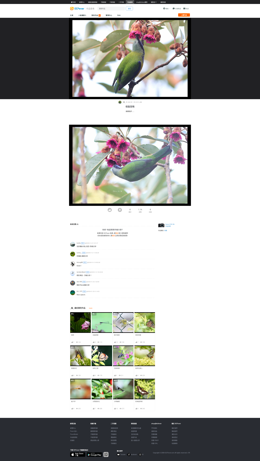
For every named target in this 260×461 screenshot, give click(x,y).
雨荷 (72, 335)
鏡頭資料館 (94, 431)
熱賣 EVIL (154, 443)
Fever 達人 (73, 431)
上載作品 (184, 15)
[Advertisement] (130, 119)
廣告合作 (174, 434)
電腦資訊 (113, 437)
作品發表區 (73, 437)
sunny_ (79, 253)
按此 (117, 233)
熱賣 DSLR (154, 440)
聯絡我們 (174, 431)
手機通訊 (113, 434)
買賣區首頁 (114, 428)
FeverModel (74, 434)
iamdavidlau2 (81, 272)
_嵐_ (124, 102)
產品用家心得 (94, 440)
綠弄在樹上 (138, 368)
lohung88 (80, 262)
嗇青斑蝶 (138, 335)
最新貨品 (154, 431)
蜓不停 (73, 401)
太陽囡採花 (96, 401)
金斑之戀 (95, 368)
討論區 (72, 440)
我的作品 (96, 15)
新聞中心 (73, 428)
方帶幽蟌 (117, 401)
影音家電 (113, 440)
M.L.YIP (79, 291)
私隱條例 (174, 443)
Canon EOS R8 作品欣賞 (169, 225)
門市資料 (154, 428)
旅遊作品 (134, 437)
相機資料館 (94, 428)
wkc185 (79, 281)
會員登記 (174, 437)
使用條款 (174, 440)
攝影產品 (113, 431)
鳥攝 (165, 230)
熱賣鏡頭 (154, 437)
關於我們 (174, 428)
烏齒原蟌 (95, 335)
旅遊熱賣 (134, 431)
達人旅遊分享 (135, 440)
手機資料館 (94, 434)
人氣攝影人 (82, 15)
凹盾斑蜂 (117, 368)
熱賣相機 (154, 434)
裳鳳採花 (74, 368)
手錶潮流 (113, 443)
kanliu (79, 243)
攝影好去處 (136, 428)
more (90, 308)
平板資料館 (94, 437)
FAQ (119, 15)
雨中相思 (117, 335)
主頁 (71, 15)
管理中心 (109, 15)
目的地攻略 (134, 434)
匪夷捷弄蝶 (138, 401)
